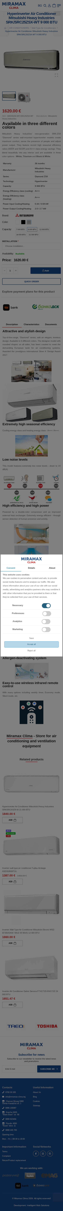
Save (31, 638)
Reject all (31, 651)
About (52, 568)
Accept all (31, 644)
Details (31, 568)
